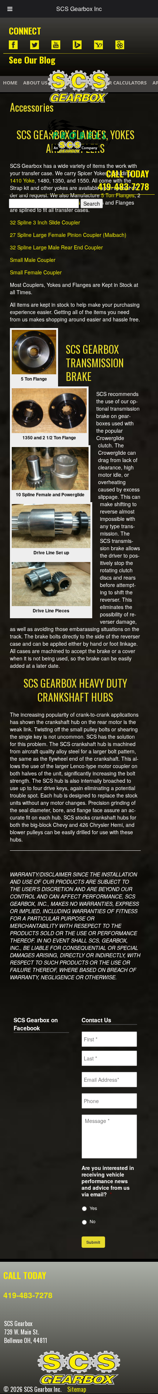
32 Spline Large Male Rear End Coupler (56, 247)
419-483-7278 (123, 186)
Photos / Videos (73, 82)
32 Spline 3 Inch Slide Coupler (45, 222)
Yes (93, 1208)
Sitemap (76, 1389)
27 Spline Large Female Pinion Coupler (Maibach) (68, 234)
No (93, 1221)
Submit (93, 1242)
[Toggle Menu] (10, 9)
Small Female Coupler (36, 272)
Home (10, 82)
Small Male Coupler (32, 259)
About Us (35, 82)
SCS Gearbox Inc (79, 8)
